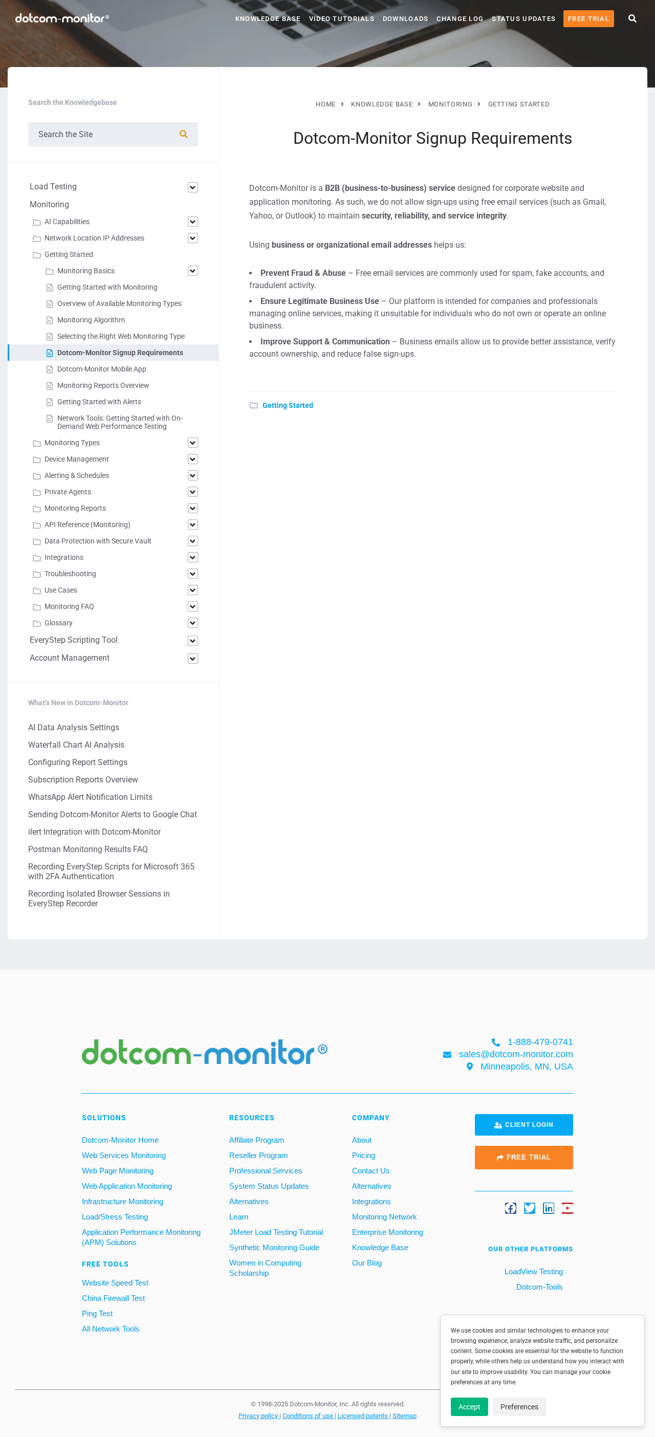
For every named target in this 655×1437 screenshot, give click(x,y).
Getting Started (288, 405)
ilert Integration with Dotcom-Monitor (94, 832)
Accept (469, 1407)
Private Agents (68, 492)
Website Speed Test (115, 1282)
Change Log (460, 19)
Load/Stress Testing (115, 1216)
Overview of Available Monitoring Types (119, 303)
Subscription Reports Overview (83, 780)
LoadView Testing (533, 1271)
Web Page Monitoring (118, 1170)
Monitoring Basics (86, 271)
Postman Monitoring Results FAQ (88, 849)
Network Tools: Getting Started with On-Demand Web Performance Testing (120, 422)
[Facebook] (510, 1208)
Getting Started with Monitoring (107, 287)
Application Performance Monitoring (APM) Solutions (141, 1237)
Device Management (77, 459)
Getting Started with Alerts (99, 402)
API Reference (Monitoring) (87, 524)
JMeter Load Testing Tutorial (276, 1232)
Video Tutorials (342, 19)
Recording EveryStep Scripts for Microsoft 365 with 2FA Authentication (111, 871)
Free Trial (588, 19)
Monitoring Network (384, 1216)
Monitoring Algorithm (91, 320)
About (362, 1140)
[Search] (184, 134)
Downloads (406, 19)
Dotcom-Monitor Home (120, 1140)
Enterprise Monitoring (387, 1232)
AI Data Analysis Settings (73, 727)
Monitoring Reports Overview (103, 385)
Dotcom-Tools (538, 1286)
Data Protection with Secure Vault (98, 541)
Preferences (519, 1407)
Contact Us (371, 1170)
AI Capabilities (67, 221)
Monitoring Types (72, 443)
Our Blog (367, 1262)
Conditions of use (308, 1415)
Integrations (64, 557)
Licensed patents (363, 1415)
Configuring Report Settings (77, 762)
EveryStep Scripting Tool (74, 640)
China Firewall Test (113, 1298)
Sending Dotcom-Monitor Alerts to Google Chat (112, 814)
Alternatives (249, 1201)
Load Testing (53, 186)
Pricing (363, 1155)
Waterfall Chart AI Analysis (76, 745)
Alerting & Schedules (77, 475)
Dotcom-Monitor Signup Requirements (120, 353)
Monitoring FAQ (69, 606)
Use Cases (61, 590)
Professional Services (265, 1170)
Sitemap (404, 1415)
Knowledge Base (268, 19)
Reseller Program (258, 1155)
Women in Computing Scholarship (265, 1267)
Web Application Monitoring (127, 1186)
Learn (238, 1216)
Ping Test (97, 1313)
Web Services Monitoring (124, 1155)
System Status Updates (269, 1186)
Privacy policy (258, 1415)
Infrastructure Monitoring (122, 1201)
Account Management (70, 658)
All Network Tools (111, 1328)
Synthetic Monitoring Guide (274, 1247)
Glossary (59, 623)
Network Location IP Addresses (94, 238)
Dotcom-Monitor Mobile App (101, 369)
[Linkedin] (548, 1208)
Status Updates (524, 19)
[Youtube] (567, 1208)
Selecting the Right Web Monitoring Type (121, 336)
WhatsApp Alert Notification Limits (90, 797)
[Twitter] (529, 1208)
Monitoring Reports (75, 508)
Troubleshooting (70, 574)
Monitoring (49, 204)
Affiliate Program (257, 1140)
